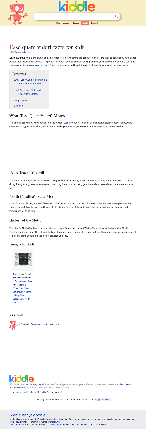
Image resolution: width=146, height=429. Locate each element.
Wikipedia (14, 421)
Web (58, 23)
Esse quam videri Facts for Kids (25, 392)
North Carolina (51, 65)
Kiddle (12, 424)
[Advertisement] (72, 34)
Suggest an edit (102, 399)
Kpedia (85, 23)
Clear (110, 16)
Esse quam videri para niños (45, 324)
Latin (40, 57)
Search (116, 16)
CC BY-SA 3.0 (40, 418)
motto (96, 61)
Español (94, 23)
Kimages (75, 23)
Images (66, 23)
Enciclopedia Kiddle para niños (76, 424)
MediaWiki (55, 421)
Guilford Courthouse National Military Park (22, 292)
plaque (16, 277)
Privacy (42, 424)
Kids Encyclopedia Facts (20, 51)
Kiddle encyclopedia (36, 384)
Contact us (54, 424)
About (32, 424)
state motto (34, 65)
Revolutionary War (23, 281)
